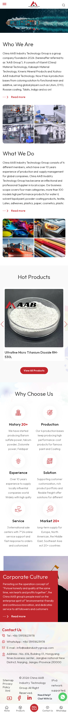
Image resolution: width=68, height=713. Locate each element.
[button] (30, 29)
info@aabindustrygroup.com (35, 647)
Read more (18, 97)
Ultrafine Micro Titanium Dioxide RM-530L (31, 354)
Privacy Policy (8, 685)
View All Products (34, 370)
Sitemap (8, 680)
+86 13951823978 (24, 635)
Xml (7, 690)
